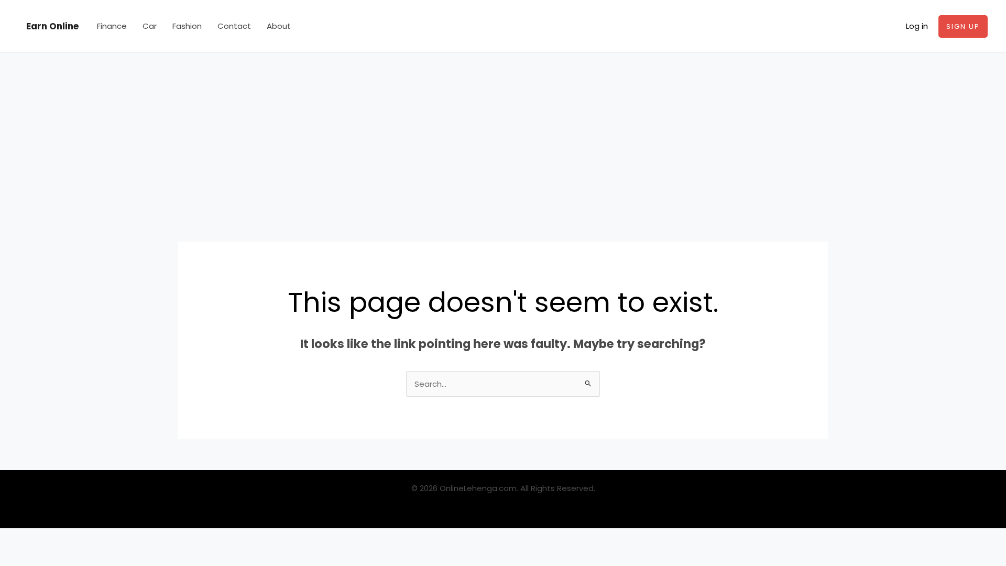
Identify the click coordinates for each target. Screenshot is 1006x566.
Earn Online (52, 26)
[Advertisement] (503, 131)
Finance (112, 25)
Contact (234, 25)
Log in (917, 25)
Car (150, 25)
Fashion (187, 25)
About (279, 25)
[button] (963, 26)
